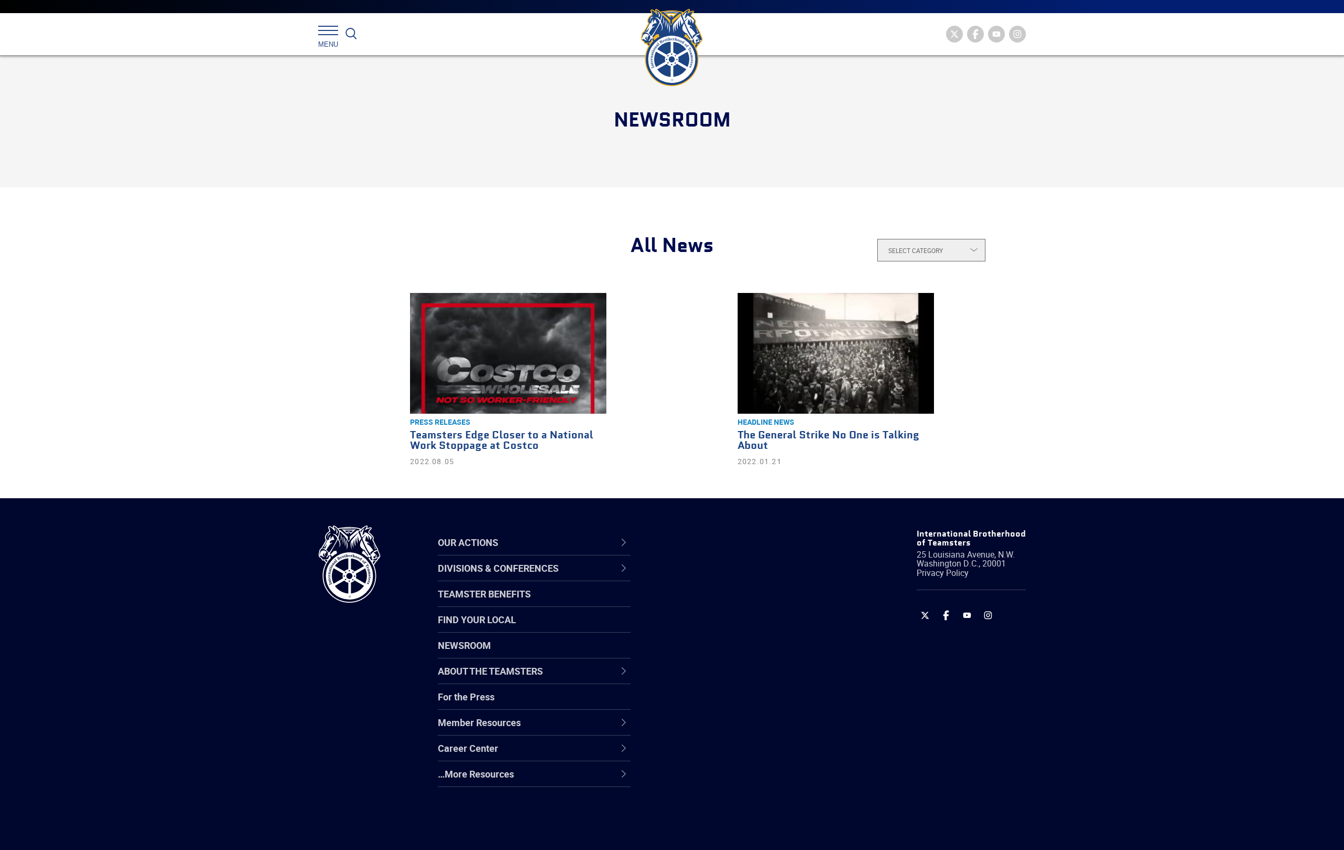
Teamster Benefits (484, 593)
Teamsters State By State (721, 578)
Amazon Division (702, 604)
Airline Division (697, 578)
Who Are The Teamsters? (720, 578)
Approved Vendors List (714, 679)
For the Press (466, 696)
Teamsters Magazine (712, 604)
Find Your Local (477, 619)
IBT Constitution (700, 679)
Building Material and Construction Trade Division (739, 654)
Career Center (703, 542)
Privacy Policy (943, 573)
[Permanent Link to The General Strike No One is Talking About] (836, 353)
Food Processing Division (719, 755)
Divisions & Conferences (727, 542)
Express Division (701, 730)
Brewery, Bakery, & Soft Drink (727, 629)
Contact (683, 578)
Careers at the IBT (705, 604)
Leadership (690, 604)
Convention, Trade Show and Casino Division (742, 704)
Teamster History (703, 629)
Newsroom (464, 645)
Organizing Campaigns (714, 578)
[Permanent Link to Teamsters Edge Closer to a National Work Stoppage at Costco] (508, 353)
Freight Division (699, 780)
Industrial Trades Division (719, 830)
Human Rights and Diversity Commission (725, 805)
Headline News (766, 422)
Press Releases (440, 422)
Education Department (714, 604)
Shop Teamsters (702, 629)
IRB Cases (688, 704)
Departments (694, 654)
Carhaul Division (700, 679)
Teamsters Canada (707, 654)
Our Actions (697, 542)
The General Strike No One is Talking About (828, 440)
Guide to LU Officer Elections (726, 704)
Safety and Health (704, 629)
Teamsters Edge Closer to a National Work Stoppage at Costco (501, 440)
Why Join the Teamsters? (720, 578)
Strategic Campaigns (711, 604)
